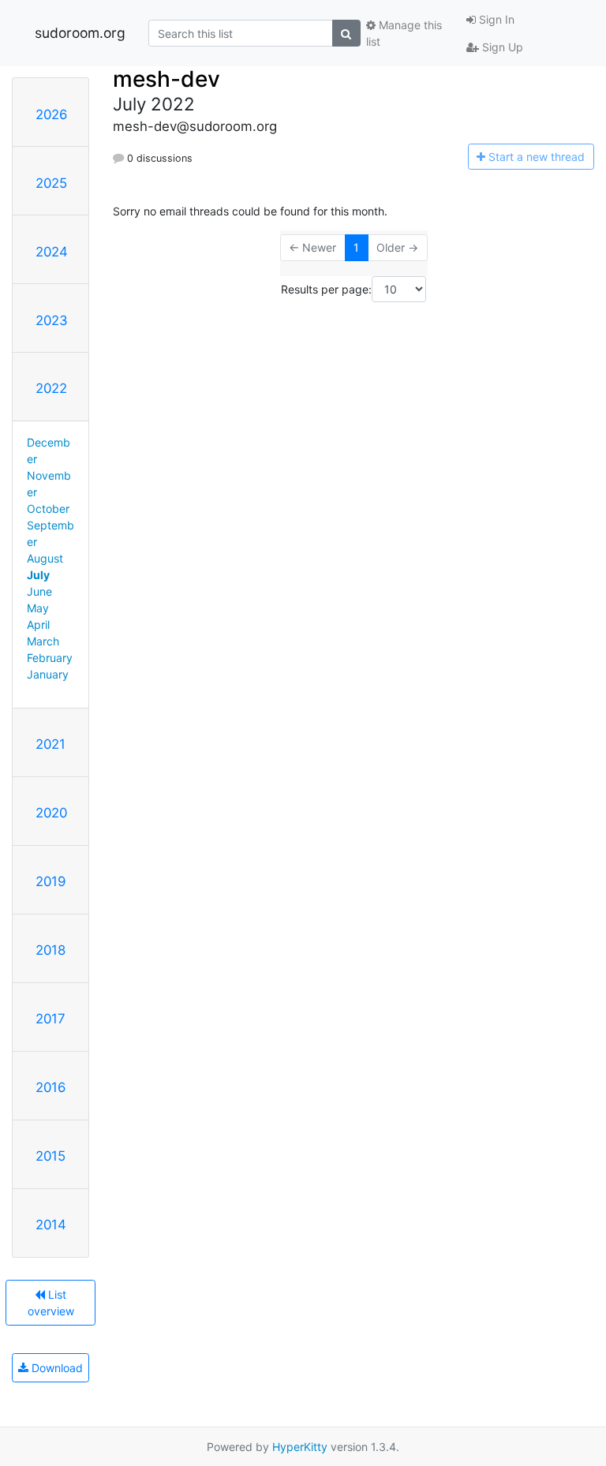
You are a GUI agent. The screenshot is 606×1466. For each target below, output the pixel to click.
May (38, 608)
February (50, 657)
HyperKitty (299, 1446)
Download (55, 1367)
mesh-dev (166, 78)
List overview (51, 1303)
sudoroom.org (80, 32)
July (38, 575)
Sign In (495, 19)
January (48, 674)
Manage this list (404, 33)
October (48, 508)
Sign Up (501, 47)
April (38, 624)
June (39, 591)
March (43, 641)
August (45, 558)
